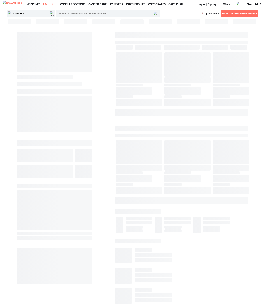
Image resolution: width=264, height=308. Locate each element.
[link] (201, 4)
